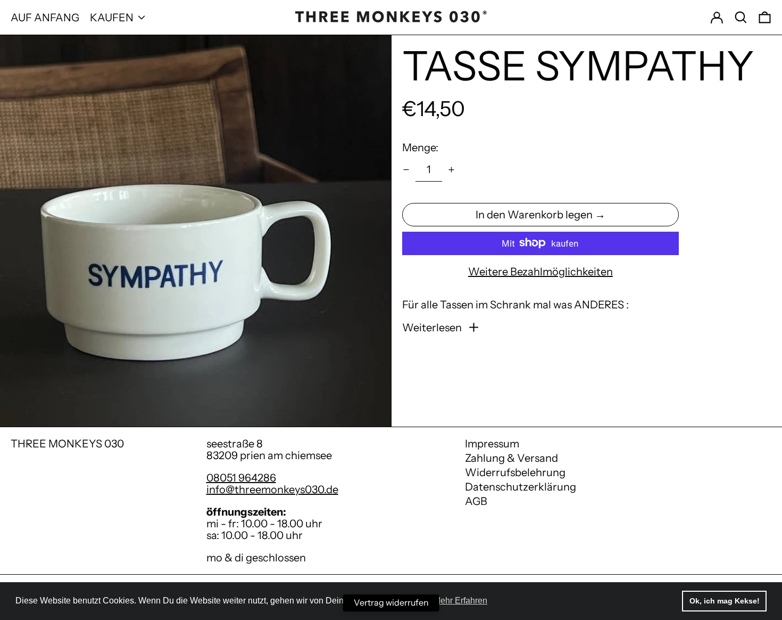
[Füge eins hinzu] (451, 169)
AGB (476, 501)
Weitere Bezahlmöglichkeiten (540, 271)
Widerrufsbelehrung (515, 472)
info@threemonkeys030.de (272, 489)
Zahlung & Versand (511, 458)
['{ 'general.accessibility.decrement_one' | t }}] (406, 169)
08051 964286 (241, 477)
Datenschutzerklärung (520, 486)
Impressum (492, 443)
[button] (740, 17)
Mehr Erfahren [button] (460, 600)
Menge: (420, 147)
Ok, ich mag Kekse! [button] (724, 601)
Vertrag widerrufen (391, 602)
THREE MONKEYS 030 (67, 443)
